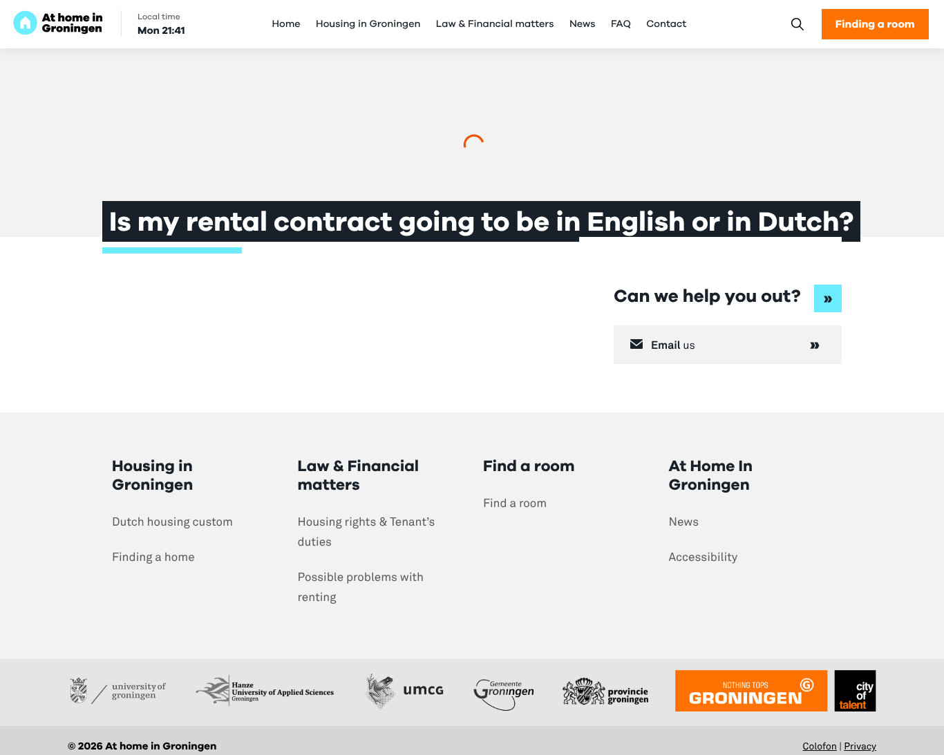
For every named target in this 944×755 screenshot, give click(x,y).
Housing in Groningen (368, 24)
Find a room (515, 503)
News (582, 24)
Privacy (860, 746)
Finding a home (153, 557)
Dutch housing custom (172, 522)
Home (286, 24)
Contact (666, 24)
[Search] (797, 24)
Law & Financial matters (495, 24)
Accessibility (703, 557)
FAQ (621, 24)
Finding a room (875, 23)
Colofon (820, 746)
